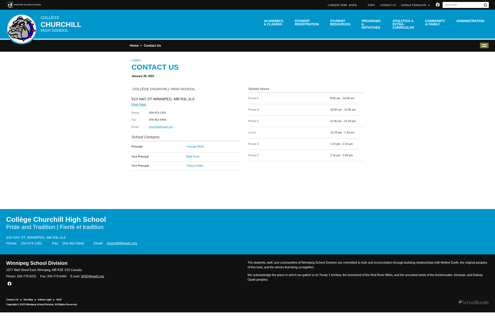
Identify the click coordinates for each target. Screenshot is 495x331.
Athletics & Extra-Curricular (403, 24)
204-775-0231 (26, 276)
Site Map (28, 299)
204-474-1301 (31, 243)
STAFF (371, 5)
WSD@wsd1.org (92, 276)
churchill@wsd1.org (161, 126)
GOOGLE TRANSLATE (414, 5)
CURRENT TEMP (342, 5)
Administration (470, 21)
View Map (138, 104)
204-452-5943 (73, 243)
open (484, 45)
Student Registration (307, 22)
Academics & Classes (273, 22)
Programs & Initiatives (371, 24)
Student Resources (340, 22)
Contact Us (12, 299)
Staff (58, 299)
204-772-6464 (57, 276)
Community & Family (435, 22)
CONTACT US (388, 5)
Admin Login (44, 299)
